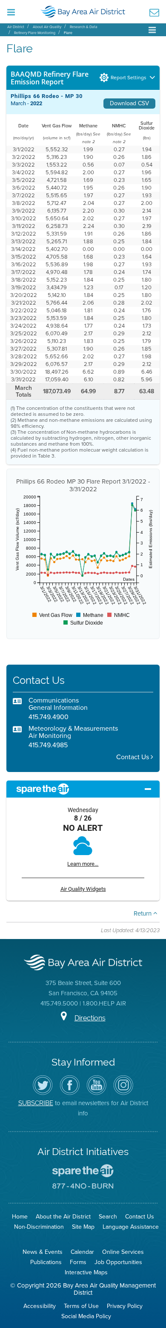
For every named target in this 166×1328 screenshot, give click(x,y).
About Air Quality (47, 27)
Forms (78, 1262)
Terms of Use (81, 1306)
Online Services (123, 1251)
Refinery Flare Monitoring (34, 33)
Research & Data (83, 27)
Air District (15, 27)
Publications (46, 1262)
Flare (68, 33)
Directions (90, 1018)
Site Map (83, 1226)
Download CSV (129, 103)
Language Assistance (131, 1226)
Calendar (82, 1251)
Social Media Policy (86, 1316)
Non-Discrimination (39, 1226)
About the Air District (63, 1216)
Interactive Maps (86, 1272)
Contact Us (133, 757)
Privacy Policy (125, 1306)
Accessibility (39, 1306)
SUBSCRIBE (35, 1102)
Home (20, 1216)
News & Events (43, 1251)
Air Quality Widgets (83, 889)
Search (108, 1216)
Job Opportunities (118, 1262)
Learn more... (82, 864)
